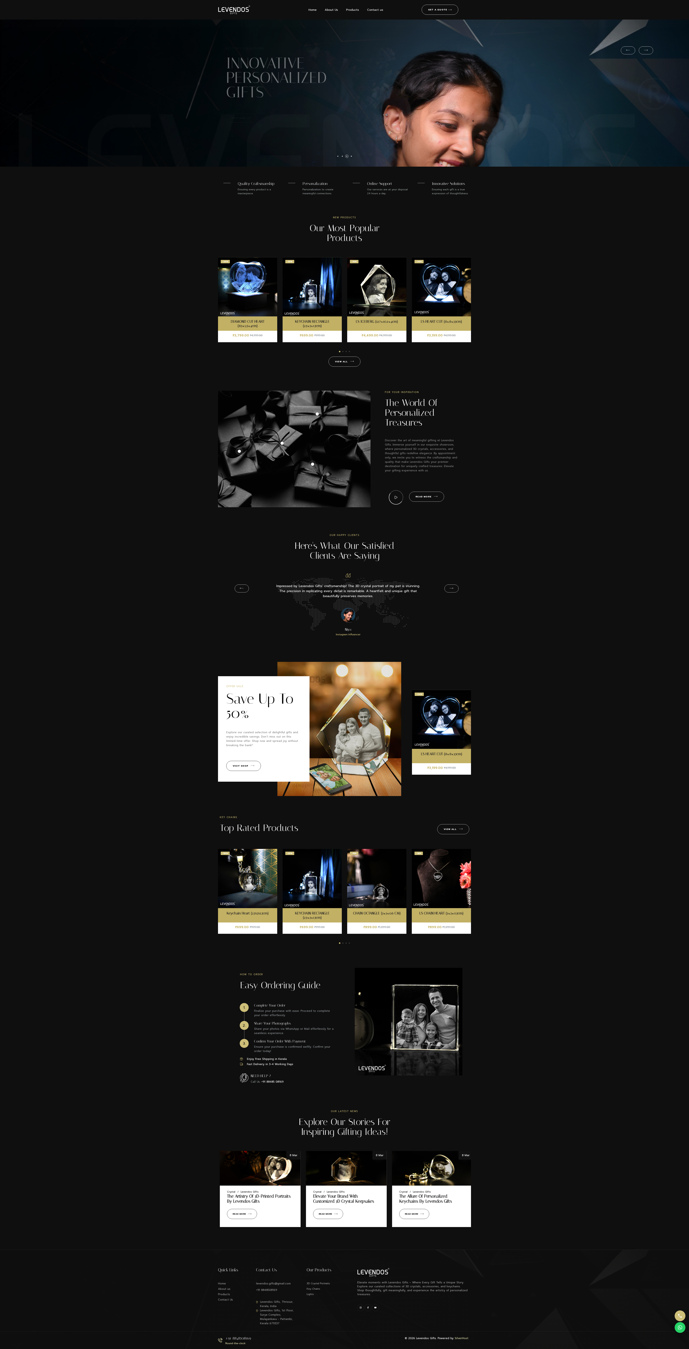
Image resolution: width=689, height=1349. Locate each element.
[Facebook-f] (368, 1307)
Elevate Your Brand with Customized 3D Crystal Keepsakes (427, 1199)
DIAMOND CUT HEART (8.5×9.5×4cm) (377, 323)
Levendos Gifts (248, 1191)
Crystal (229, 1191)
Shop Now (241, 118)
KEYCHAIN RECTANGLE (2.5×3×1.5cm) (441, 323)
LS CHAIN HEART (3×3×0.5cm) (312, 913)
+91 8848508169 (238, 1338)
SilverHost (461, 1338)
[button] (339, 351)
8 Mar (292, 1155)
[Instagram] (360, 1307)
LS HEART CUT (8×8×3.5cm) (312, 321)
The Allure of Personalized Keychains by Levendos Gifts (251, 1199)
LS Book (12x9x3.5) (441, 754)
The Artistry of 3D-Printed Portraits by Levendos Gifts (343, 1199)
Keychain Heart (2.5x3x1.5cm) (377, 913)
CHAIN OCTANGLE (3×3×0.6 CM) (247, 913)
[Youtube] (375, 1307)
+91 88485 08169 (272, 1082)
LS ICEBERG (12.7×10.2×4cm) (248, 321)
